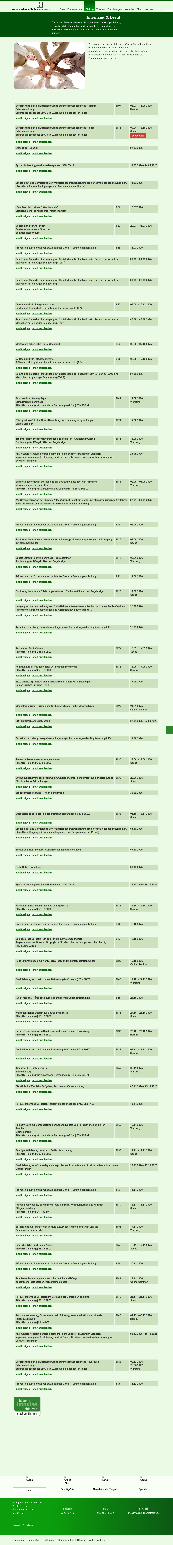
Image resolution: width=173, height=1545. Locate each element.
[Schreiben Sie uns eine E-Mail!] (143, 1504)
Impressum (18, 1540)
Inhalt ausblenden (42, 118)
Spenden (143, 1489)
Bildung (90, 9)
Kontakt (149, 9)
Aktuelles (129, 9)
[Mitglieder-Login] (168, 5)
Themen (100, 9)
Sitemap (81, 1540)
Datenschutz (34, 1540)
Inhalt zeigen (23, 118)
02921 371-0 (67, 1512)
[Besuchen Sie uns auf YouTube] (33, 1530)
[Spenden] (170, 730)
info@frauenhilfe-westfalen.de (144, 1512)
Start (62, 9)
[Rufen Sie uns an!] (67, 1504)
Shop (139, 9)
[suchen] (29, 1490)
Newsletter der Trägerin (105, 1489)
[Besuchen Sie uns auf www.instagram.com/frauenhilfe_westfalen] (25, 1530)
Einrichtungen (114, 9)
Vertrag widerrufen (98, 1540)
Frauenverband (75, 9)
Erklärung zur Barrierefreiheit (59, 1540)
